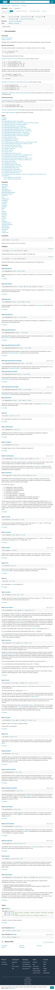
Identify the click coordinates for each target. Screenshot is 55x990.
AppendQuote (5, 189)
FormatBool (4, 82)
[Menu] (27, 27)
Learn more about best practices (27, 18)
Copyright (28, 977)
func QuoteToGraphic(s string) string (11, 169)
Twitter (44, 962)
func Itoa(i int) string (7, 151)
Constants (4, 118)
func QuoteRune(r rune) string (9, 163)
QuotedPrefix (5, 229)
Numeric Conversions (7, 38)
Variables (4, 119)
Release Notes (36, 968)
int (37, 286)
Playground (14, 962)
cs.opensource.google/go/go (15, 21)
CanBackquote (5, 198)
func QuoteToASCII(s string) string (10, 167)
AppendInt (18, 92)
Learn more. (12, 988)
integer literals (34, 696)
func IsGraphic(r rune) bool (8, 148)
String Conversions (6, 39)
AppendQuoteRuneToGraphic (13, 360)
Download (35, 962)
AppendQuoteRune (6, 190)
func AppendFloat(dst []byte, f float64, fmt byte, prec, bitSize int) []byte (20, 122)
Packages (25, 959)
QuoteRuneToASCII (14, 110)
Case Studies (4, 964)
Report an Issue (27, 983)
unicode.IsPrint (5, 570)
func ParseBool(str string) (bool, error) (11, 153)
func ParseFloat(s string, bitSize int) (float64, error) (15, 156)
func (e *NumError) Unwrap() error (12, 179)
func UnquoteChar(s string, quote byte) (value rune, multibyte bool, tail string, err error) (24, 174)
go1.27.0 (5, 11)
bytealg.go (4, 945)
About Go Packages (26, 966)
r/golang (45, 968)
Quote (3, 100)
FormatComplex (9, 456)
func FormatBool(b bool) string (9, 140)
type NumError (5, 175)
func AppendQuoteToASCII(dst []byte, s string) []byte (15, 132)
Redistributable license (27, 16)
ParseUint (22, 58)
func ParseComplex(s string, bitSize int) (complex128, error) (17, 155)
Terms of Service (27, 979)
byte (15, 271)
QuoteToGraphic (6, 227)
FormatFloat (11, 82)
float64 (21, 286)
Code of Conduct (36, 972)
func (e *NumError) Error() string (12, 177)
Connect (45, 959)
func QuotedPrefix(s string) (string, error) (12, 171)
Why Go (4, 959)
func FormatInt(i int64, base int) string (11, 145)
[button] (9, 16)
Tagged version (40, 16)
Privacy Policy (28, 981)
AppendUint (27, 92)
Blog (34, 964)
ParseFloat (10, 58)
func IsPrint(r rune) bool (8, 150)
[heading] (6, 2)
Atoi (25, 48)
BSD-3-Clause (36, 11)
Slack (44, 966)
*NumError (34, 628)
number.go (22, 947)
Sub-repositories (26, 964)
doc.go (3, 947)
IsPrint (3, 208)
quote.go (39, 945)
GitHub (44, 964)
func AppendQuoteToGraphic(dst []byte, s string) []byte (16, 134)
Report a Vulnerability (15, 23)
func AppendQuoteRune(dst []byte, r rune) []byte (14, 127)
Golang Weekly (46, 972)
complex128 (16, 458)
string (20, 317)
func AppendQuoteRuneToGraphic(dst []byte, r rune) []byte (17, 130)
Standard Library (26, 962)
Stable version (13, 18)
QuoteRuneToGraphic (7, 224)
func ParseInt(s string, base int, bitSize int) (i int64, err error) (17, 158)
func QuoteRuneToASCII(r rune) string (11, 164)
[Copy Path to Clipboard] (25, 5)
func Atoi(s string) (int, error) (9, 137)
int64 (19, 301)
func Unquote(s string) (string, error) (11, 172)
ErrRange (41, 708)
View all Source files (48, 942)
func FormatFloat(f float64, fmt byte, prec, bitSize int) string (17, 143)
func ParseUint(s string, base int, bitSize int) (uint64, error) (16, 159)
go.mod (14, 16)
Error (13, 928)
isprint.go (21, 945)
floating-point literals (7, 653)
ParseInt (15, 58)
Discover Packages (6, 5)
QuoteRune (4, 110)
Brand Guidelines (36, 970)
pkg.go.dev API (25, 968)
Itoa (37, 48)
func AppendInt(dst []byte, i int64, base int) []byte (14, 124)
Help (13, 968)
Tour (13, 964)
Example (5, 278)
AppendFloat (11, 92)
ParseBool (4, 58)
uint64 (20, 400)
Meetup (45, 970)
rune (22, 332)
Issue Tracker (36, 966)
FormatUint (25, 82)
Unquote (4, 112)
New (15, 250)
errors (12, 250)
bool (19, 271)
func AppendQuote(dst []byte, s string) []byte (13, 126)
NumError (4, 211)
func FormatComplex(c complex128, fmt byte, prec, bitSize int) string (19, 142)
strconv (22, 5)
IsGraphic (4, 206)
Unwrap (14, 934)
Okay (52, 987)
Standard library (15, 5)
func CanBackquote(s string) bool (10, 138)
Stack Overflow (15, 966)
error (17, 415)
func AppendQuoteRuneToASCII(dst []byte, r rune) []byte (16, 129)
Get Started (15, 959)
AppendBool (5, 92)
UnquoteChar (12, 112)
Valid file (14, 16)
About (34, 959)
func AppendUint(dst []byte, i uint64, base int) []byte (15, 135)
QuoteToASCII (10, 100)
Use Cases (4, 962)
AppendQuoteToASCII (7, 194)
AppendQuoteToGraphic (11, 387)
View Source (50, 237)
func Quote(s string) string (8, 161)
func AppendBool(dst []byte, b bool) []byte (13, 121)
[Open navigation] (52, 2)
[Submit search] (48, 2)
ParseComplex (8, 607)
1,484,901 (7, 13)
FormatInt (17, 82)
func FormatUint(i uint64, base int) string (12, 146)
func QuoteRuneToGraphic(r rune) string (12, 166)
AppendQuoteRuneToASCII (8, 192)
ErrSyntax (21, 706)
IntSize (17, 239)
